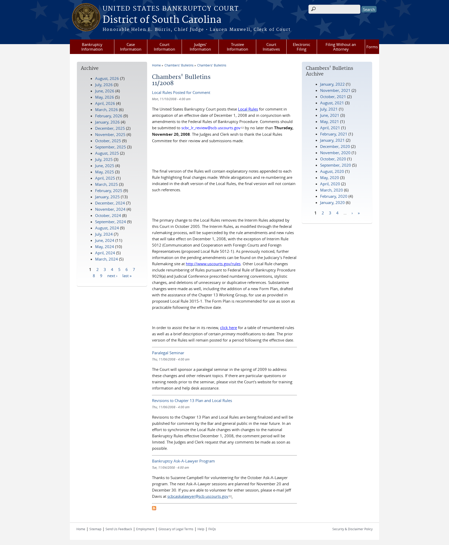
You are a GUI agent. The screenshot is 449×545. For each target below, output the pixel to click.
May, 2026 (104, 97)
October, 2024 (108, 215)
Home (156, 65)
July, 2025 (104, 159)
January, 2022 (332, 84)
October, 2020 (333, 158)
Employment (145, 529)
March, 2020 (331, 190)
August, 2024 (107, 227)
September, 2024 (110, 221)
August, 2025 (107, 153)
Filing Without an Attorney (341, 47)
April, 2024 (105, 252)
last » (126, 275)
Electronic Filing (301, 47)
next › (112, 275)
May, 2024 (104, 246)
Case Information (130, 47)
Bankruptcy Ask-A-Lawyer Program (183, 461)
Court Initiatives (271, 47)
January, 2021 (332, 140)
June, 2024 (104, 240)
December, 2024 (110, 203)
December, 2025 (110, 128)
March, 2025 (106, 184)
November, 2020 (335, 152)
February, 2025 (108, 190)
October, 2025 (108, 140)
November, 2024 (110, 209)
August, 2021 (332, 102)
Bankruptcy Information (92, 47)
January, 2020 (332, 202)
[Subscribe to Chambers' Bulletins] (154, 508)
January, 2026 (107, 122)
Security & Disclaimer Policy (352, 529)
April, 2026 (105, 103)
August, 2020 (332, 171)
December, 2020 (335, 146)
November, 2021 (335, 90)
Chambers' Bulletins (179, 65)
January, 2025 (107, 196)
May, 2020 (329, 177)
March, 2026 (106, 109)
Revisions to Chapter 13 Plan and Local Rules (192, 400)
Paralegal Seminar (168, 352)
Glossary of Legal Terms (176, 529)
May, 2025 (104, 171)
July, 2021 (329, 109)
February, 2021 (333, 134)
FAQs (212, 529)
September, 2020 (335, 165)
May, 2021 (329, 121)
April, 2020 (330, 183)
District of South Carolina (162, 20)
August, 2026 (107, 78)
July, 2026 (104, 84)
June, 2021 (329, 115)
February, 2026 (108, 115)
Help (200, 529)
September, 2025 (110, 146)
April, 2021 (330, 127)
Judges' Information (200, 47)
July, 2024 (104, 234)
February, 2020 (333, 196)
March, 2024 (106, 259)
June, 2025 (104, 165)
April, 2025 (105, 178)
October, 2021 (333, 96)
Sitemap (95, 529)
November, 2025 (110, 134)
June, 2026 (104, 90)
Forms (372, 46)
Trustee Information (237, 47)
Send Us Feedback (118, 529)
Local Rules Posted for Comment (181, 92)
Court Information (164, 47)
